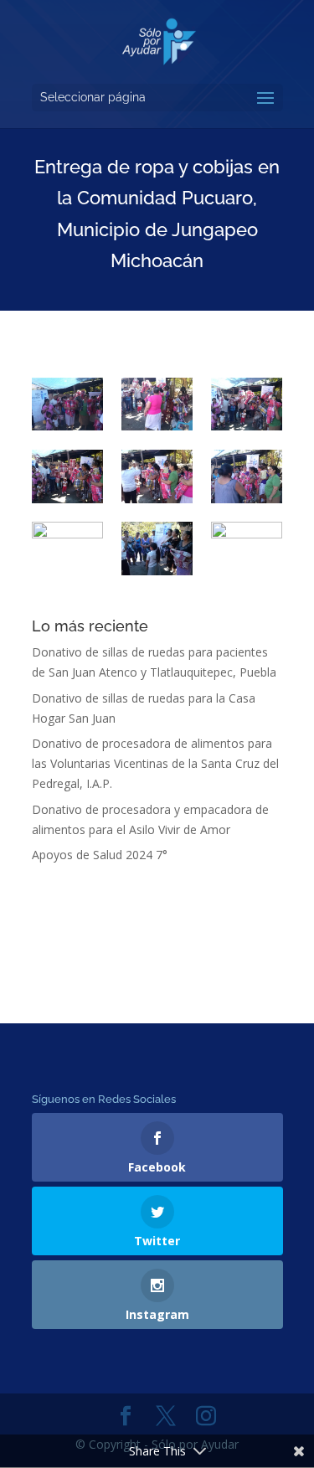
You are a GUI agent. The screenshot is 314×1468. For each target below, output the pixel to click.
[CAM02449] (67, 548)
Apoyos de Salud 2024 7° (99, 855)
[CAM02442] (246, 548)
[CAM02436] (157, 476)
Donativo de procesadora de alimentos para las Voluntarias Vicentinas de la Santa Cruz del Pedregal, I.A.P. (155, 763)
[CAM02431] (246, 476)
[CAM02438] (246, 404)
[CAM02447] (157, 548)
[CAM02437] (67, 476)
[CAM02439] (157, 404)
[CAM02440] (67, 404)
